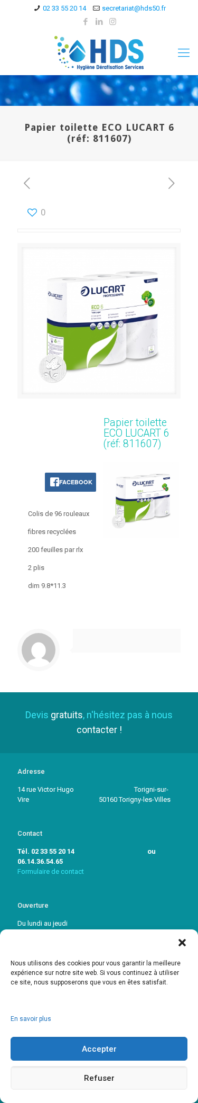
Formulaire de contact (50, 871)
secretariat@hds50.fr (134, 8)
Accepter (99, 1049)
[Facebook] (85, 21)
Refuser (99, 1078)
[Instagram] (112, 21)
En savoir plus (31, 1019)
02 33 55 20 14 (64, 8)
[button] (182, 942)
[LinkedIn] (99, 21)
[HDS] (99, 52)
